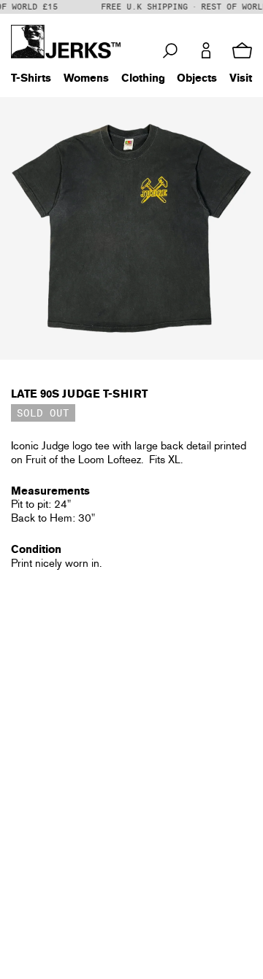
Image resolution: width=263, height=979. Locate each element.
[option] (131, 228)
